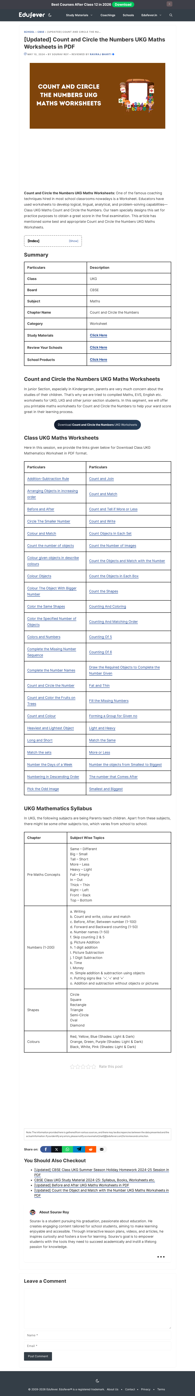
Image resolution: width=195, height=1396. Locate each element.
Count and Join (101, 479)
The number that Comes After (113, 777)
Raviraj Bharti (100, 54)
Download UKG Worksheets (97, 424)
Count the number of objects (50, 546)
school (29, 31)
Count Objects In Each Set (110, 533)
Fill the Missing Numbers (109, 701)
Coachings (108, 15)
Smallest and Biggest (106, 789)
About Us (112, 1389)
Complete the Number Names (51, 670)
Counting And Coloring (107, 606)
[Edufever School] (33, 15)
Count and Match (103, 494)
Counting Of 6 (100, 652)
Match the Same (102, 740)
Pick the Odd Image (43, 789)
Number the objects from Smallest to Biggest (125, 765)
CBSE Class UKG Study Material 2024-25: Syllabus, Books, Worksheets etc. (94, 1180)
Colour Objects (39, 576)
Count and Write (102, 521)
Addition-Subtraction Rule (48, 479)
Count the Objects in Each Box (114, 576)
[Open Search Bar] (171, 15)
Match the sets (39, 752)
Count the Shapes (103, 591)
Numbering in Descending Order (53, 777)
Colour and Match (41, 533)
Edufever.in (149, 15)
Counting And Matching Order (113, 622)
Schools (128, 15)
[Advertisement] (97, 162)
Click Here (98, 335)
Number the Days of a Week (49, 765)
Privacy (145, 1389)
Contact (130, 1389)
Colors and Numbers (43, 637)
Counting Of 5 (100, 637)
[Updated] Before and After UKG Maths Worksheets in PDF (81, 1185)
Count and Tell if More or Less (113, 509)
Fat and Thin (99, 685)
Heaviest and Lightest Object (50, 728)
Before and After (40, 509)
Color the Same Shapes (46, 606)
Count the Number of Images (112, 546)
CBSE (41, 31)
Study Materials (77, 15)
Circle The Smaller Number (48, 521)
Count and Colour (41, 716)
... (161, 1253)
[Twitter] (56, 1149)
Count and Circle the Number (50, 685)
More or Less (99, 752)
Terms (161, 1389)
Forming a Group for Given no (113, 716)
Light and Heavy (102, 728)
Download (123, 4)
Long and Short (40, 740)
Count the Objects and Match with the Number (127, 561)
